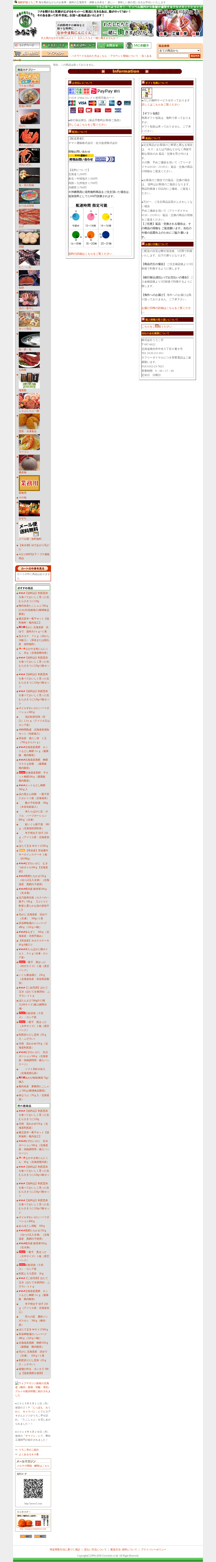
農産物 (22, 472)
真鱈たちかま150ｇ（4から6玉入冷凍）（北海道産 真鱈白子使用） (34, 880)
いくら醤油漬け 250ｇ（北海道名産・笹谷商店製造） (34, 979)
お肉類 (22, 369)
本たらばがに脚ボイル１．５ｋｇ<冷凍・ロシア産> (33, 953)
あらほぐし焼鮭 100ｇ (32, 1225)
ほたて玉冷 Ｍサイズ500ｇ (34, 845)
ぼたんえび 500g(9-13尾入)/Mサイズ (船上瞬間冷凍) (33, 1004)
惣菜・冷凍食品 (27, 431)
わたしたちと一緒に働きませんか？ (98, 38)
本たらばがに (26, 145)
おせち (22, 518)
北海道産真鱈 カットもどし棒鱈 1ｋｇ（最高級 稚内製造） (34, 751)
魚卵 (21, 287)
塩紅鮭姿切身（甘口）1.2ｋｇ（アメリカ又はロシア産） (34, 720)
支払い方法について (95, 1549)
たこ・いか (25, 267)
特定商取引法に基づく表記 (65, 1549)
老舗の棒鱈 (25, 106)
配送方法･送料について (124, 1549)
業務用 (22, 492)
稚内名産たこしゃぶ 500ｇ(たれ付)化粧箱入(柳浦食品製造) (34, 609)
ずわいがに (25, 164)
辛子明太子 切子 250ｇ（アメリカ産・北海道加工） (34, 837)
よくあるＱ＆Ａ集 (29, 1454)
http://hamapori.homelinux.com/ (33, 1529)
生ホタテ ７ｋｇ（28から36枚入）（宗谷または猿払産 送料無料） (34, 640)
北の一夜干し (26, 308)
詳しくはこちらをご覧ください (87, 124)
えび (21, 226)
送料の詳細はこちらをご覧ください (90, 253)
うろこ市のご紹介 (29, 1449)
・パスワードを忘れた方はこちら (88, 55)
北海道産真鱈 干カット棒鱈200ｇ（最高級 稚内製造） (33, 776)
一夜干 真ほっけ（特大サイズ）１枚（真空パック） (34, 966)
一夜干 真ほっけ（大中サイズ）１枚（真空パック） (34, 1026)
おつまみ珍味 (26, 205)
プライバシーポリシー (153, 1549)
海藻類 (22, 390)
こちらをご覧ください (157, 326)
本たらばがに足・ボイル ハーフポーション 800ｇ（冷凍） (34, 815)
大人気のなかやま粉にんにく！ (59, 38)
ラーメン (24, 451)
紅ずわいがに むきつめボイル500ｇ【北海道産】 (33, 867)
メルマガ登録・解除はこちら (33, 1465)
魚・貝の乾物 (26, 185)
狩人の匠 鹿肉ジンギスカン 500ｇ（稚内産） (33, 1320)
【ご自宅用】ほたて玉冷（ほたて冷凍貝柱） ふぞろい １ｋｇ (34, 991)
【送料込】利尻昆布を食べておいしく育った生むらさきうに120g (34, 597)
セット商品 (25, 328)
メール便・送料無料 (30, 538)
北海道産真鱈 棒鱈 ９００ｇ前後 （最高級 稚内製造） (34, 763)
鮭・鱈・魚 (25, 349)
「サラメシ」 (30, 1435)
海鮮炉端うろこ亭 (28, 2)
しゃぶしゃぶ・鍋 (29, 410)
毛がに (22, 125)
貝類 (21, 246)
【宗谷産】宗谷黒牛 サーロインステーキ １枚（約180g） (35, 854)
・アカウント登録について (123, 55)
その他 (22, 497)
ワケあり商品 (26, 85)
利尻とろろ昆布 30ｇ (31, 1273)
